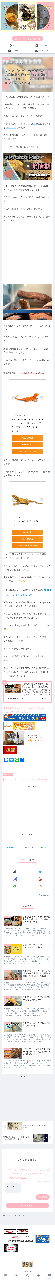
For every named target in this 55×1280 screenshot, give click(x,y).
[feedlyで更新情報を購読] (15, 886)
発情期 (45, 779)
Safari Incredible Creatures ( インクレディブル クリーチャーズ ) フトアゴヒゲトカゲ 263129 (27, 423)
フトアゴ (9, 774)
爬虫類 (37, 779)
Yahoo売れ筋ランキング (37, 708)
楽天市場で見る (27, 445)
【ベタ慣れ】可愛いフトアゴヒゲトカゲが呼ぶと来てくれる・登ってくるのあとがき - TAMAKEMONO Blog (28, 1174)
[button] (49, 611)
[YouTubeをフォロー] (40, 879)
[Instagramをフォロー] (15, 879)
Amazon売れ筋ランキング (15, 712)
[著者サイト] (15, 872)
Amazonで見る (27, 438)
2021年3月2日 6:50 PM (43, 1181)
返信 (42, 1197)
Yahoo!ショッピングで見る (27, 451)
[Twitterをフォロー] (40, 872)
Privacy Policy (27, 1271)
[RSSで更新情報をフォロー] (40, 886)
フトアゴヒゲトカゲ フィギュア (27, 521)
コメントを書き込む (28, 1205)
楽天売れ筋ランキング (14, 708)
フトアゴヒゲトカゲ (23, 779)
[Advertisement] (27, 255)
